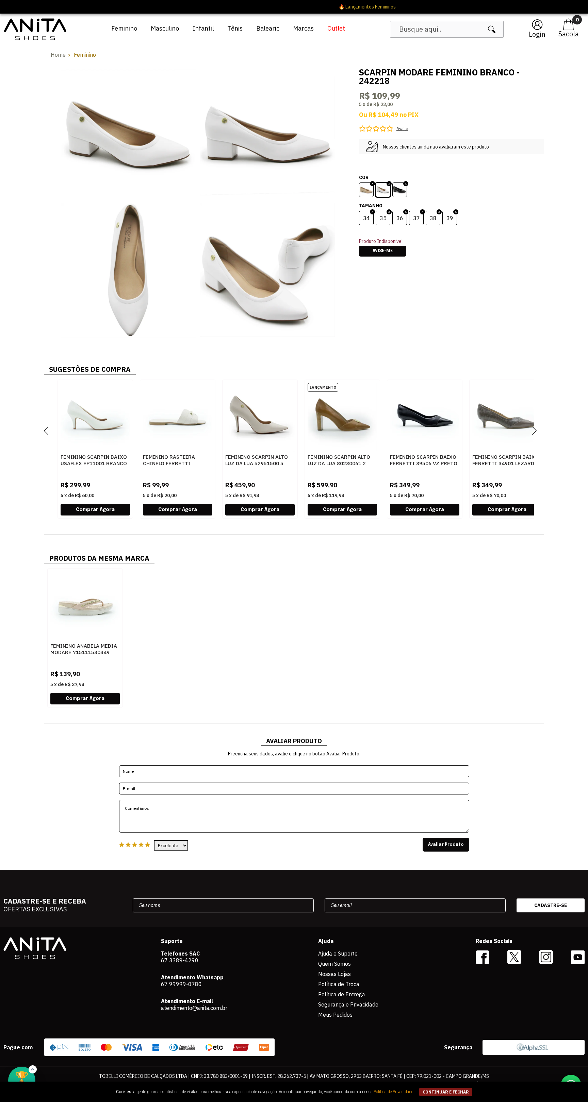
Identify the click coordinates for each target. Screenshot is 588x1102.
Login (537, 34)
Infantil (203, 28)
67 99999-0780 (181, 984)
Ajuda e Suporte (338, 953)
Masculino (165, 28)
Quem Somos (334, 963)
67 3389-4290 (179, 960)
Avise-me (383, 251)
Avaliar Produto (446, 845)
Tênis (235, 28)
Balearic (267, 28)
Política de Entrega (341, 994)
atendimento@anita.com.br (194, 1007)
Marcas (303, 28)
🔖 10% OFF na (294, 7)
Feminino (124, 28)
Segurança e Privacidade (348, 1004)
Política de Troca (338, 984)
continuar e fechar (446, 1092)
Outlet (336, 28)
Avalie (402, 129)
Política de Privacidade (393, 1091)
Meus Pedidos (335, 1014)
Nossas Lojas (334, 973)
